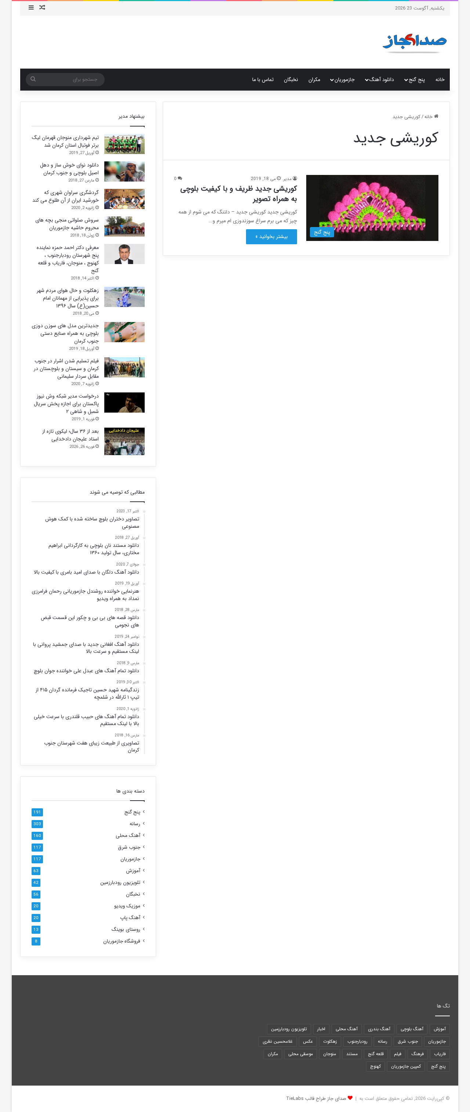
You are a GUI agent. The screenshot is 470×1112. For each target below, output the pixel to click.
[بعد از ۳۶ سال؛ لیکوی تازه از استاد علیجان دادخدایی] (124, 441)
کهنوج (375, 1066)
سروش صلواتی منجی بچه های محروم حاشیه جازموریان (67, 224)
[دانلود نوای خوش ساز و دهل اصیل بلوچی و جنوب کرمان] (124, 171)
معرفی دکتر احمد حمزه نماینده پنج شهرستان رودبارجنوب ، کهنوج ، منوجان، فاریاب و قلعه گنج (68, 259)
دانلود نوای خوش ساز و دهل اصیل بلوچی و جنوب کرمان (69, 169)
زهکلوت (330, 1041)
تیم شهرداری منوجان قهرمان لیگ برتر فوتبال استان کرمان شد (65, 141)
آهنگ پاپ (130, 918)
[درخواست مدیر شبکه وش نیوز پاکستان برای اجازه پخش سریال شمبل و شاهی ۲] (124, 402)
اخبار (321, 1028)
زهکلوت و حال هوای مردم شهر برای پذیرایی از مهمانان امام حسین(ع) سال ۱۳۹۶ (68, 298)
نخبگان (291, 80)
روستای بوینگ (126, 929)
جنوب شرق (129, 847)
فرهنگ (418, 1053)
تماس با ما (263, 80)
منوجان (329, 1053)
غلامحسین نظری (278, 1041)
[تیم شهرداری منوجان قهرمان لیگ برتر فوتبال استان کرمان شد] (124, 144)
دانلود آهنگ (381, 80)
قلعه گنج (376, 1053)
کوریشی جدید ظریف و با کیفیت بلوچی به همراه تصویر (238, 194)
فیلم (397, 1053)
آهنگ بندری (379, 1028)
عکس (308, 1041)
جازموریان (345, 80)
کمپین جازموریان (406, 1066)
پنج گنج (417, 80)
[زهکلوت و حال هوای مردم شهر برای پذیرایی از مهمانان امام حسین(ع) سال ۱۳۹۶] (124, 297)
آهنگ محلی (128, 836)
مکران (314, 80)
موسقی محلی (300, 1053)
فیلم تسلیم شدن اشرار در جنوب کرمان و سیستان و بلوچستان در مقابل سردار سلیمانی (66, 368)
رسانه (135, 824)
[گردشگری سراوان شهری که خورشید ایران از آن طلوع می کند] (124, 199)
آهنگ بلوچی (412, 1028)
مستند (352, 1053)
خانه (440, 80)
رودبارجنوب (357, 1041)
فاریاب (440, 1053)
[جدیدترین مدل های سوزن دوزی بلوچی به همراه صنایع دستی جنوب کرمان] (124, 332)
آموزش (133, 871)
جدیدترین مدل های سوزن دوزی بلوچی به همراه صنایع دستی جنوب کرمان (65, 333)
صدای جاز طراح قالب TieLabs (316, 1098)
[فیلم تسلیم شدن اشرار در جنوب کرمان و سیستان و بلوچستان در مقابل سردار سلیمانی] (124, 367)
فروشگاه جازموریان (121, 941)
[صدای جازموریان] (414, 42)
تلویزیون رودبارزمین (120, 882)
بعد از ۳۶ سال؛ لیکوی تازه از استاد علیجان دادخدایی (70, 435)
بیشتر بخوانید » (271, 237)
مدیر (287, 178)
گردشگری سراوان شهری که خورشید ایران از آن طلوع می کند (65, 196)
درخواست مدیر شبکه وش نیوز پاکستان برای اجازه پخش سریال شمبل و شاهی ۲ (66, 404)
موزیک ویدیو (127, 906)
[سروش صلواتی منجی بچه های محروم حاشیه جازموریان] (124, 226)
